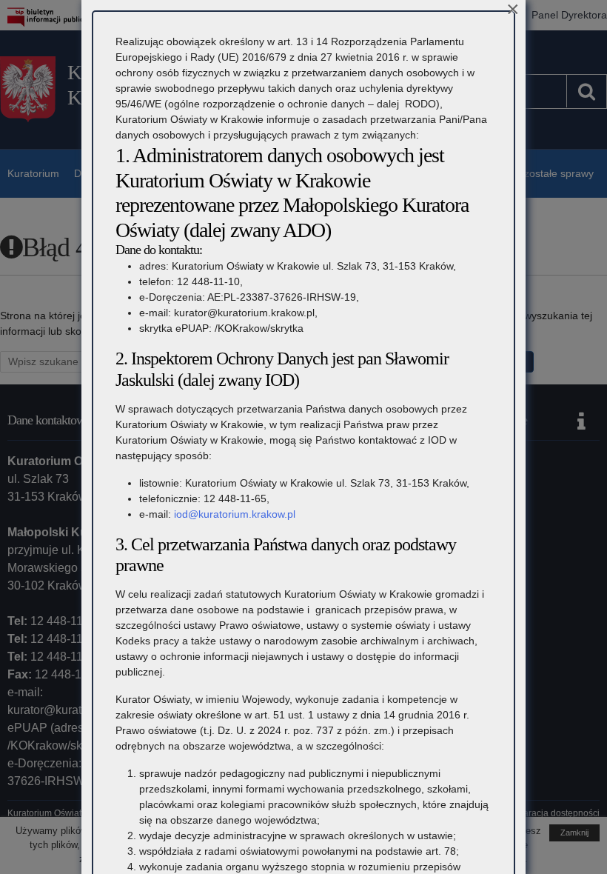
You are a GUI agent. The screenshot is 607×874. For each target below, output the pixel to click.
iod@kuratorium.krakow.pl (234, 514)
